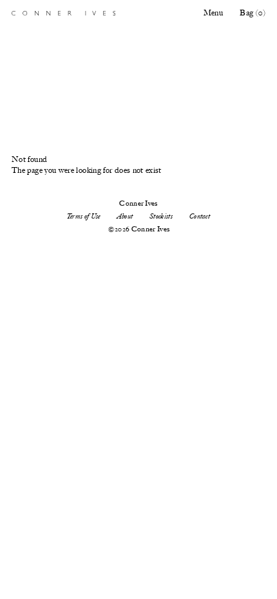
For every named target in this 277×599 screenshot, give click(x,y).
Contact (199, 216)
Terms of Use (83, 216)
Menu (213, 12)
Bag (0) (252, 12)
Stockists (161, 216)
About (125, 216)
